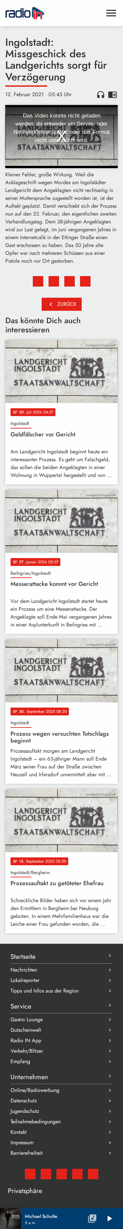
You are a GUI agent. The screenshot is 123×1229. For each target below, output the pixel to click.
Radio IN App (25, 1040)
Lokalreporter (24, 980)
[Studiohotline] (93, 1174)
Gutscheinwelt (25, 1030)
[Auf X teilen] (54, 281)
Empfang (20, 1061)
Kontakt (18, 1132)
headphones (100, 94)
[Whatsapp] (77, 1174)
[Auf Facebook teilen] (38, 281)
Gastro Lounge (26, 1019)
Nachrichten (23, 970)
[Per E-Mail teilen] (85, 281)
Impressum (21, 1142)
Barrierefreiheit (26, 1153)
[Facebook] (46, 1174)
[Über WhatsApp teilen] (69, 281)
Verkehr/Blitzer (26, 1051)
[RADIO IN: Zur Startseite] (53, 13)
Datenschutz (23, 1100)
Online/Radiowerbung (34, 1090)
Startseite (22, 956)
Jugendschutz (24, 1111)
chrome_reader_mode (112, 94)
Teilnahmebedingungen (35, 1121)
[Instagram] (61, 1174)
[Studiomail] (30, 1174)
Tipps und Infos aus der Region (44, 990)
